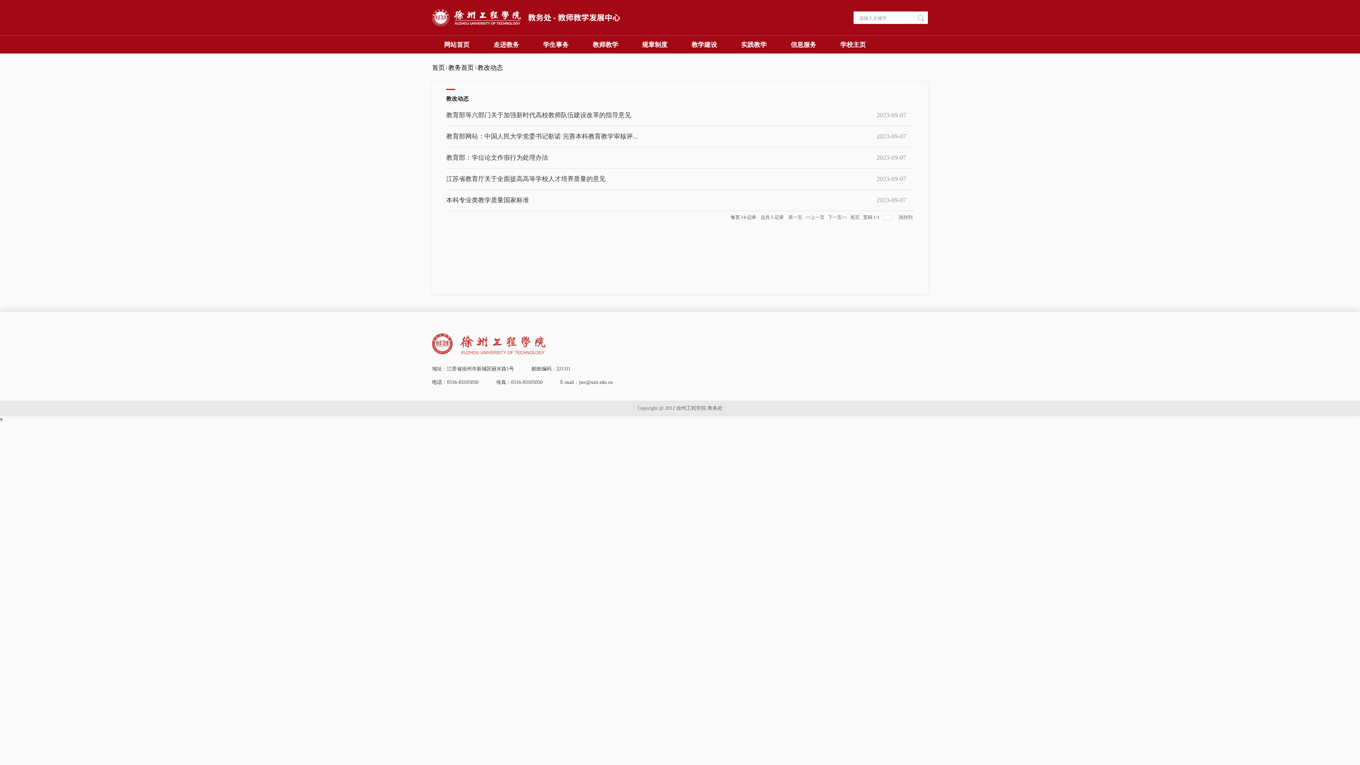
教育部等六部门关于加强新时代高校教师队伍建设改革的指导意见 (538, 115)
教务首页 (461, 67)
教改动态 (490, 67)
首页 (438, 67)
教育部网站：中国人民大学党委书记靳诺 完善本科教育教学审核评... (542, 136)
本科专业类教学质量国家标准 (487, 200)
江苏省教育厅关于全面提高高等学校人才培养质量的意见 (526, 178)
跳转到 (906, 217)
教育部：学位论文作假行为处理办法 (497, 157)
